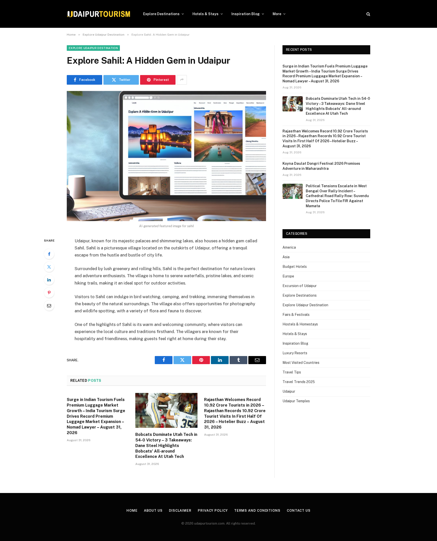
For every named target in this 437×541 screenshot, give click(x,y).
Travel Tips (291, 372)
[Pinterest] (49, 293)
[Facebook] (49, 254)
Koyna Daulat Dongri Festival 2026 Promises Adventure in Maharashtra (321, 166)
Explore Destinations (161, 14)
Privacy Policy (213, 510)
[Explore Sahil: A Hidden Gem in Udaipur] (166, 156)
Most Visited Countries (300, 363)
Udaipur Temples (296, 401)
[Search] (367, 14)
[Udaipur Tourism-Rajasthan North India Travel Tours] (98, 14)
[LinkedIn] (49, 280)
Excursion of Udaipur (299, 286)
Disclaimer (180, 510)
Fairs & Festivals (296, 315)
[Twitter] (49, 267)
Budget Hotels (294, 267)
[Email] (49, 305)
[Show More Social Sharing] (182, 80)
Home (132, 510)
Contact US (299, 510)
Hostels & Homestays (300, 324)
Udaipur (288, 391)
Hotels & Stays (205, 14)
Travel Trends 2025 (298, 382)
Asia (286, 257)
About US (153, 510)
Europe (288, 276)
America (289, 247)
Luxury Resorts (294, 353)
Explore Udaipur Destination (93, 48)
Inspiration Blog (245, 14)
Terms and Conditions (257, 510)
